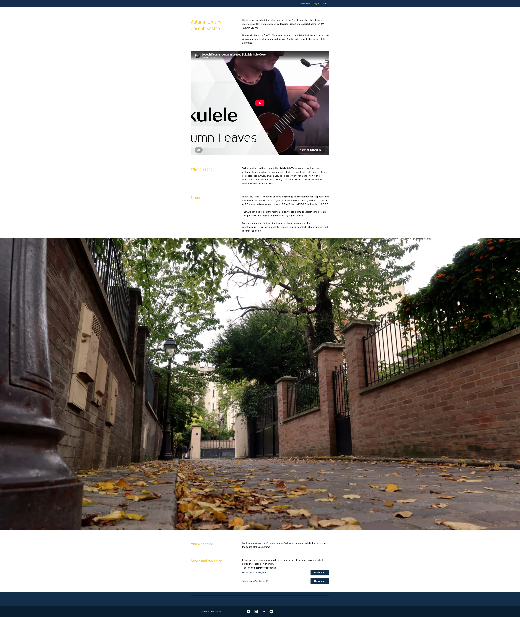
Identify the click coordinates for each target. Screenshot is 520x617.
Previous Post (199, 603)
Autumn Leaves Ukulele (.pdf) (254, 572)
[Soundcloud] (263, 611)
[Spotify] (271, 611)
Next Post (322, 603)
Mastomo (306, 3)
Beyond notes (321, 3)
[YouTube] (248, 611)
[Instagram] (256, 611)
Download (319, 572)
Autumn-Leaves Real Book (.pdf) (255, 581)
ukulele (255, 20)
